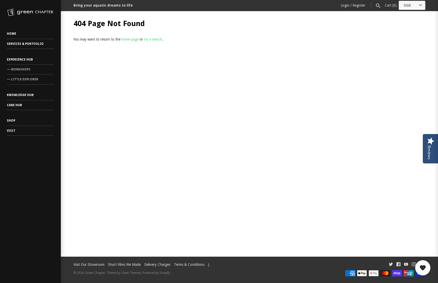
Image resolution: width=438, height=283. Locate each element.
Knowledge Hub (20, 95)
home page (130, 39)
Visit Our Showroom (89, 264)
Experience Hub (20, 59)
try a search (153, 39)
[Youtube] (406, 264)
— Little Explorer (22, 79)
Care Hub (14, 105)
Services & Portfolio (25, 44)
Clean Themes (131, 273)
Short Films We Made (124, 264)
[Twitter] (391, 264)
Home (11, 33)
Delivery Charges (157, 264)
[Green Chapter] (30, 12)
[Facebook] (398, 264)
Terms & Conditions (189, 264)
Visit (11, 131)
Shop (11, 120)
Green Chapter (95, 273)
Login (345, 5)
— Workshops (18, 69)
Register (359, 5)
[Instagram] (414, 264)
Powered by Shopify (156, 273)
